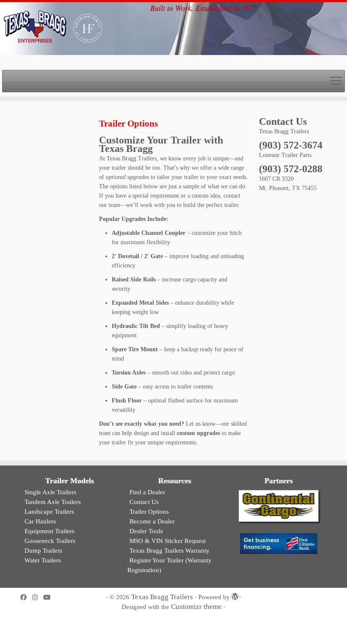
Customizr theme (196, 607)
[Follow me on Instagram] (37, 597)
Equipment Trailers (49, 530)
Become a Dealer (152, 521)
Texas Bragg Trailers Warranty (169, 550)
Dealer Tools (146, 530)
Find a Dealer (147, 492)
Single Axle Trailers (50, 492)
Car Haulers (40, 521)
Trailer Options (149, 511)
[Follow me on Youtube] (49, 597)
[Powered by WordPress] (234, 595)
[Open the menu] (336, 81)
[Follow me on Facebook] (26, 597)
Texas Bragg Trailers (162, 597)
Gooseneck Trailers (50, 540)
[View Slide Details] (278, 506)
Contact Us (144, 501)
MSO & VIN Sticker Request (167, 540)
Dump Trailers (43, 550)
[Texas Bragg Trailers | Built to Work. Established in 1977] (40, 27)
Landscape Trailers (49, 511)
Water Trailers (43, 560)
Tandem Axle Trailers (53, 501)
